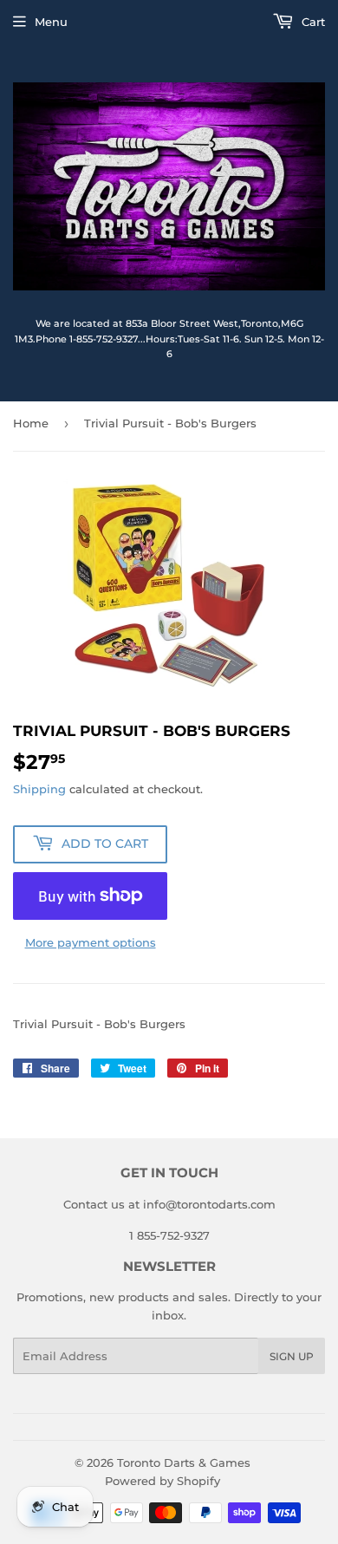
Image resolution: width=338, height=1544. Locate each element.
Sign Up (292, 1356)
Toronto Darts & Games (183, 1462)
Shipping (39, 789)
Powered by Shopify (162, 1481)
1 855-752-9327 (169, 1235)
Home (31, 423)
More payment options (90, 942)
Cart (311, 22)
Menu (51, 22)
